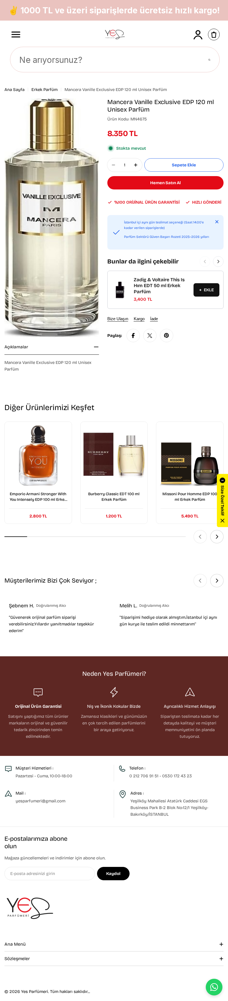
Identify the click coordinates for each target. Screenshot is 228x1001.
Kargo (139, 318)
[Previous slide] (200, 536)
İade (154, 318)
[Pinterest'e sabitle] (166, 335)
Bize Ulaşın (117, 318)
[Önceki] (205, 261)
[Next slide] (217, 536)
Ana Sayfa (14, 89)
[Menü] (16, 34)
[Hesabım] (198, 34)
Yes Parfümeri (34, 991)
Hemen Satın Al (165, 182)
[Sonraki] (218, 261)
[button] (222, 500)
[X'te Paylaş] (150, 335)
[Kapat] (217, 221)
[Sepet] (214, 34)
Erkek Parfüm (44, 89)
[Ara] (209, 60)
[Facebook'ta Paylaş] (133, 335)
